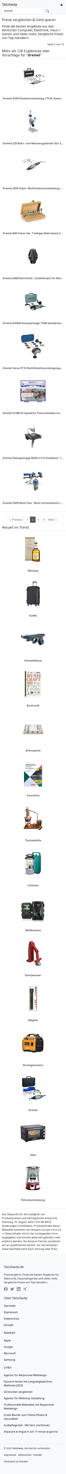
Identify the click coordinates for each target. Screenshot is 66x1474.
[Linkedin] (19, 1289)
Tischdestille (33, 840)
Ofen (33, 1155)
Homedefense (33, 660)
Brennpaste (33, 750)
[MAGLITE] (33, 998)
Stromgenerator (33, 1065)
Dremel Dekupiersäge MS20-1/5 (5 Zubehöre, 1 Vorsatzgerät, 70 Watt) (33, 458)
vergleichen (18, 1392)
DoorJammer (33, 975)
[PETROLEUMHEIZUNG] (33, 1178)
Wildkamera (33, 930)
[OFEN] (33, 1133)
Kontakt (8, 1325)
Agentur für (25, 1375)
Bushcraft (33, 705)
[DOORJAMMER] (33, 953)
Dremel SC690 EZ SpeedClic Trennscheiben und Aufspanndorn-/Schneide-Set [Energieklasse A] (33, 413)
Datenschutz (11, 1318)
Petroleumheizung (33, 1200)
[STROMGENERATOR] (33, 1043)
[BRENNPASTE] (33, 729)
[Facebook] (6, 1289)
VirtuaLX (23, 1461)
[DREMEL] (33, 1088)
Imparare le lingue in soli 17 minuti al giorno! (31, 1431)
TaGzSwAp (9, 4)
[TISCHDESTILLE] (33, 819)
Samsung (9, 1359)
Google (8, 1347)
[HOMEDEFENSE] (33, 639)
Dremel (33, 1110)
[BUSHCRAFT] (33, 684)
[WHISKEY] (33, 549)
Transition (33, 795)
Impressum (11, 1312)
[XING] (25, 1289)
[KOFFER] (33, 594)
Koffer (33, 615)
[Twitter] (12, 1289)
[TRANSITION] (33, 774)
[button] (61, 4)
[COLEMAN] (33, 864)
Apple (7, 1340)
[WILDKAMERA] (33, 908)
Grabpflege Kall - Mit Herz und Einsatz (27, 1425)
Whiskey (33, 570)
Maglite (33, 1020)
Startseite (10, 1306)
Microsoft (10, 1353)
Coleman (33, 885)
